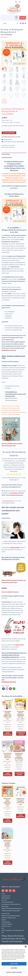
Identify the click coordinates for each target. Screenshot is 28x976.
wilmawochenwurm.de (16, 495)
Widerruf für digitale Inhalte (9, 917)
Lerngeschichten (6, 896)
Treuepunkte (20, 125)
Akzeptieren (14, 963)
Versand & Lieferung (7, 924)
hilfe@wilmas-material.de (9, 350)
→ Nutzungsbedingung (8, 501)
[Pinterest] (25, 23)
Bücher (3, 893)
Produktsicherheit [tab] (7, 157)
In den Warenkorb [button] (7, 733)
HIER (9, 293)
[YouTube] (14, 890)
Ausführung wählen (21, 733)
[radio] (8, 474)
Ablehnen (14, 968)
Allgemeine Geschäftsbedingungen (11, 915)
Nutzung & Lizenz (6, 926)
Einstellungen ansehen (14, 972)
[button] (25, 946)
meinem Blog (13, 493)
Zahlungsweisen (6, 922)
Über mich (4, 900)
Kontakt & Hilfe (5, 913)
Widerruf (4, 920)
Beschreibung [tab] (5, 154)
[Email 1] (10, 890)
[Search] (17, 23)
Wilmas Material (6, 898)
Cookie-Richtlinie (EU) (7, 902)
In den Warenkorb (9, 133)
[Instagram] (23, 23)
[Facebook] (20, 23)
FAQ (3, 928)
